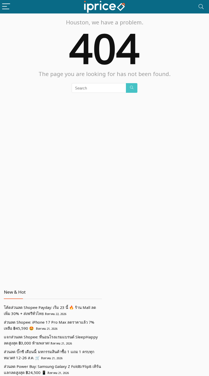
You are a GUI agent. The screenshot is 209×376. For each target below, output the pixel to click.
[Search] (201, 6)
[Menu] (6, 6)
